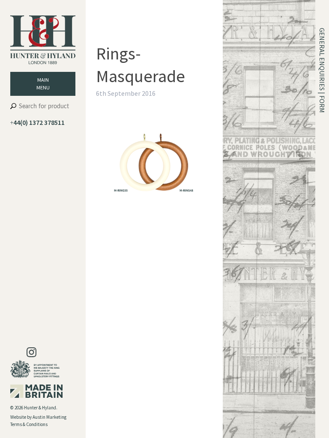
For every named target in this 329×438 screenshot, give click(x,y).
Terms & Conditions (29, 424)
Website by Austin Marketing (38, 417)
